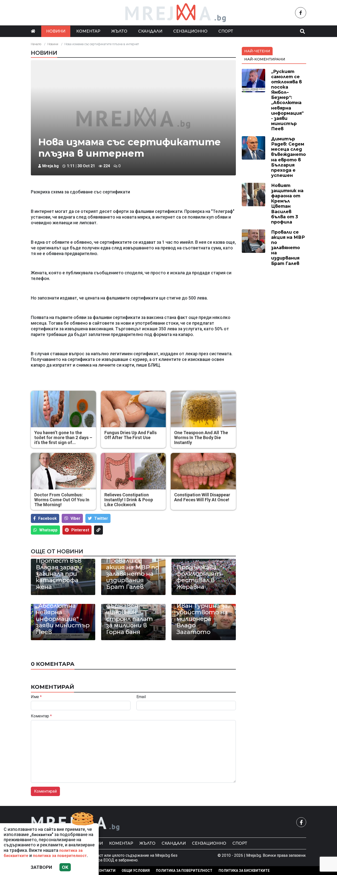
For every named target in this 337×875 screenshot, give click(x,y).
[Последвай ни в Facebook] (300, 12)
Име (36, 697)
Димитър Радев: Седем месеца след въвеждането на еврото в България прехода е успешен (288, 157)
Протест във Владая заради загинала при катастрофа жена (59, 574)
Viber (75, 518)
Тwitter (101, 518)
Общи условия (136, 871)
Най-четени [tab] (257, 51)
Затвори (41, 867)
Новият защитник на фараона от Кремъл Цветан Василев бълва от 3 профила (287, 203)
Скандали (150, 31)
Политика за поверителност (184, 871)
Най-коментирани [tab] (264, 59)
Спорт (225, 31)
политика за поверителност (60, 855)
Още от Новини (57, 551)
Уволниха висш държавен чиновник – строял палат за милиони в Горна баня (130, 615)
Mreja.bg (50, 166)
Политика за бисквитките (244, 871)
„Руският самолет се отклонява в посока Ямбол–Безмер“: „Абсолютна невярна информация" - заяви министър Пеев (287, 100)
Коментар (88, 31)
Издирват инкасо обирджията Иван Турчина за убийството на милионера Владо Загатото (202, 609)
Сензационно (190, 31)
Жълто (119, 31)
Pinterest (80, 530)
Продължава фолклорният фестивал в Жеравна (198, 577)
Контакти (106, 871)
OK (65, 867)
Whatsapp (48, 530)
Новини (55, 31)
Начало (36, 44)
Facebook (47, 518)
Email (141, 697)
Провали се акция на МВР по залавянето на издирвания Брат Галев (132, 574)
